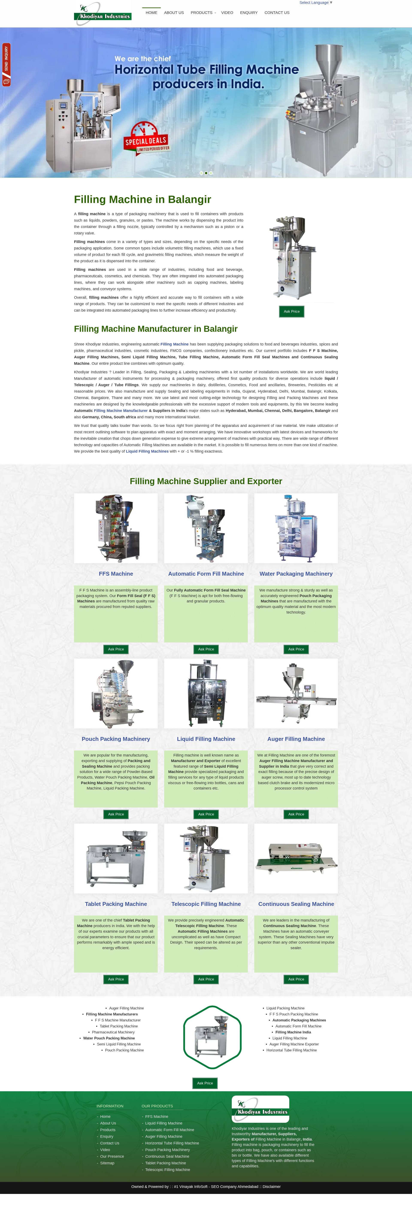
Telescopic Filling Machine (167, 1169)
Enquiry (249, 13)
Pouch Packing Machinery (167, 1149)
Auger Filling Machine (163, 1136)
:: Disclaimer (269, 1186)
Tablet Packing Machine (165, 1163)
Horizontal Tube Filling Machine (172, 1143)
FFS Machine (156, 1116)
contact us (277, 13)
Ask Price (292, 311)
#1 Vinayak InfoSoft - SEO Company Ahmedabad (216, 1186)
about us (174, 13)
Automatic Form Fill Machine (169, 1129)
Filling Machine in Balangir (278, 1139)
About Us (108, 1123)
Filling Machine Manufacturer (121, 410)
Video (227, 13)
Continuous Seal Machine (167, 1156)
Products (201, 13)
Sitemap (107, 1163)
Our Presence (112, 1156)
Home (151, 13)
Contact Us (109, 1143)
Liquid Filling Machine (163, 1123)
